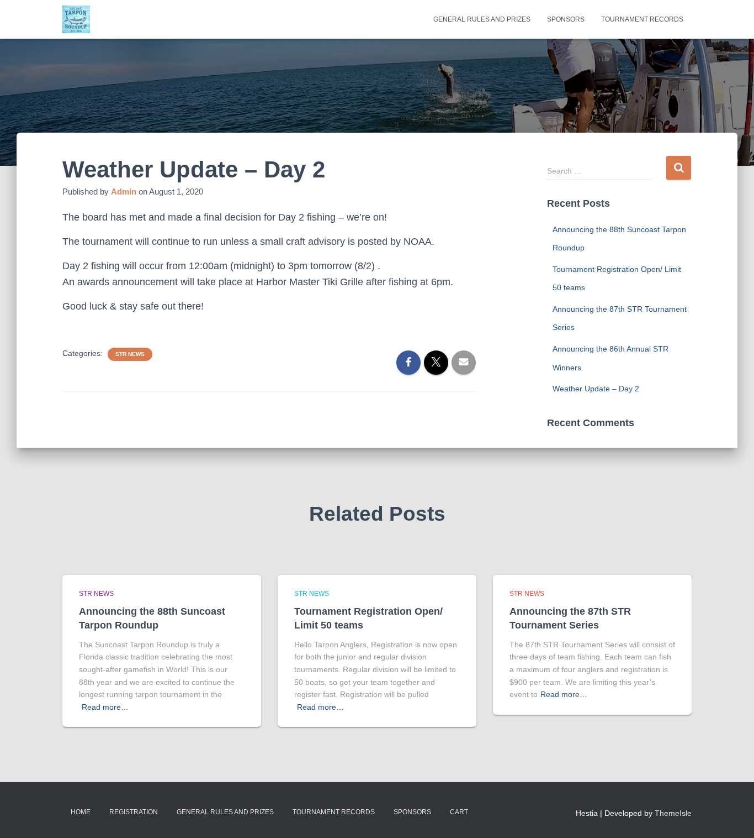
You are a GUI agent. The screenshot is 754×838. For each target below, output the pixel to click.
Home (81, 812)
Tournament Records (642, 19)
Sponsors (566, 19)
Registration (133, 812)
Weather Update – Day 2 (596, 388)
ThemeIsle (673, 813)
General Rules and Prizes (481, 19)
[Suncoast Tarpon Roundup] (76, 19)
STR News (130, 354)
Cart (459, 812)
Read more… (105, 707)
